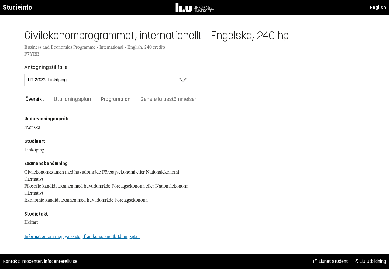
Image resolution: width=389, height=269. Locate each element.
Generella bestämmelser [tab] (168, 99)
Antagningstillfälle (45, 67)
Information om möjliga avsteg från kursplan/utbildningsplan (82, 236)
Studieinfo (17, 7)
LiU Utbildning (372, 261)
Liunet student (332, 261)
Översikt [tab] (34, 99)
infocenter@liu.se (60, 261)
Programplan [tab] (116, 99)
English (378, 7)
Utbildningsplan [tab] (72, 99)
